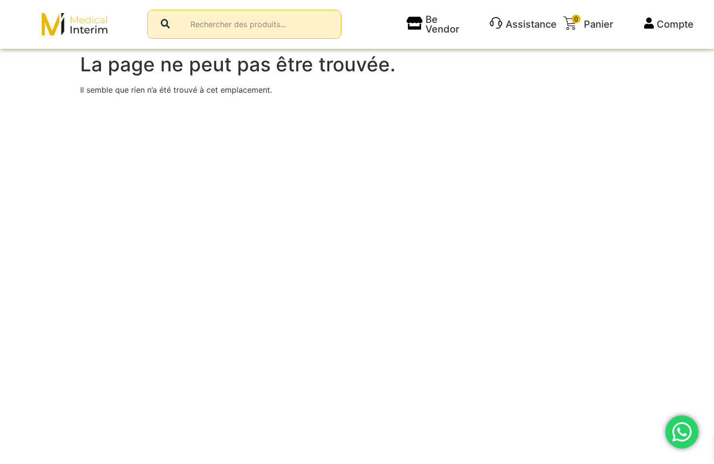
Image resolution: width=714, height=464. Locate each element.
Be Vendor (442, 24)
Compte (675, 24)
